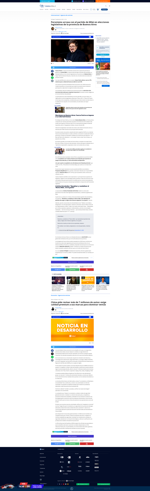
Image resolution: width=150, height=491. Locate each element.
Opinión (73, 9)
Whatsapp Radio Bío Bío (104, 484)
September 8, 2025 (79, 230)
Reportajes (42, 475)
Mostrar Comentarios (72, 262)
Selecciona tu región (45, 1)
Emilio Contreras (58, 27)
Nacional (46, 9)
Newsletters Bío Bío (77, 1)
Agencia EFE (61, 31)
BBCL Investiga (79, 9)
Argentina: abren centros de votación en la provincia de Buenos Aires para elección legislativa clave (79, 108)
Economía (58, 9)
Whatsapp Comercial (83, 484)
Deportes (63, 9)
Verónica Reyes (58, 307)
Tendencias (69, 9)
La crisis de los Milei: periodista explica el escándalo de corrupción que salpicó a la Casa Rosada (78, 149)
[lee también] (60, 110)
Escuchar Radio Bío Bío (103, 1)
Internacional (52, 9)
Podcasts (41, 9)
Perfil (65, 31)
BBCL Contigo (86, 9)
